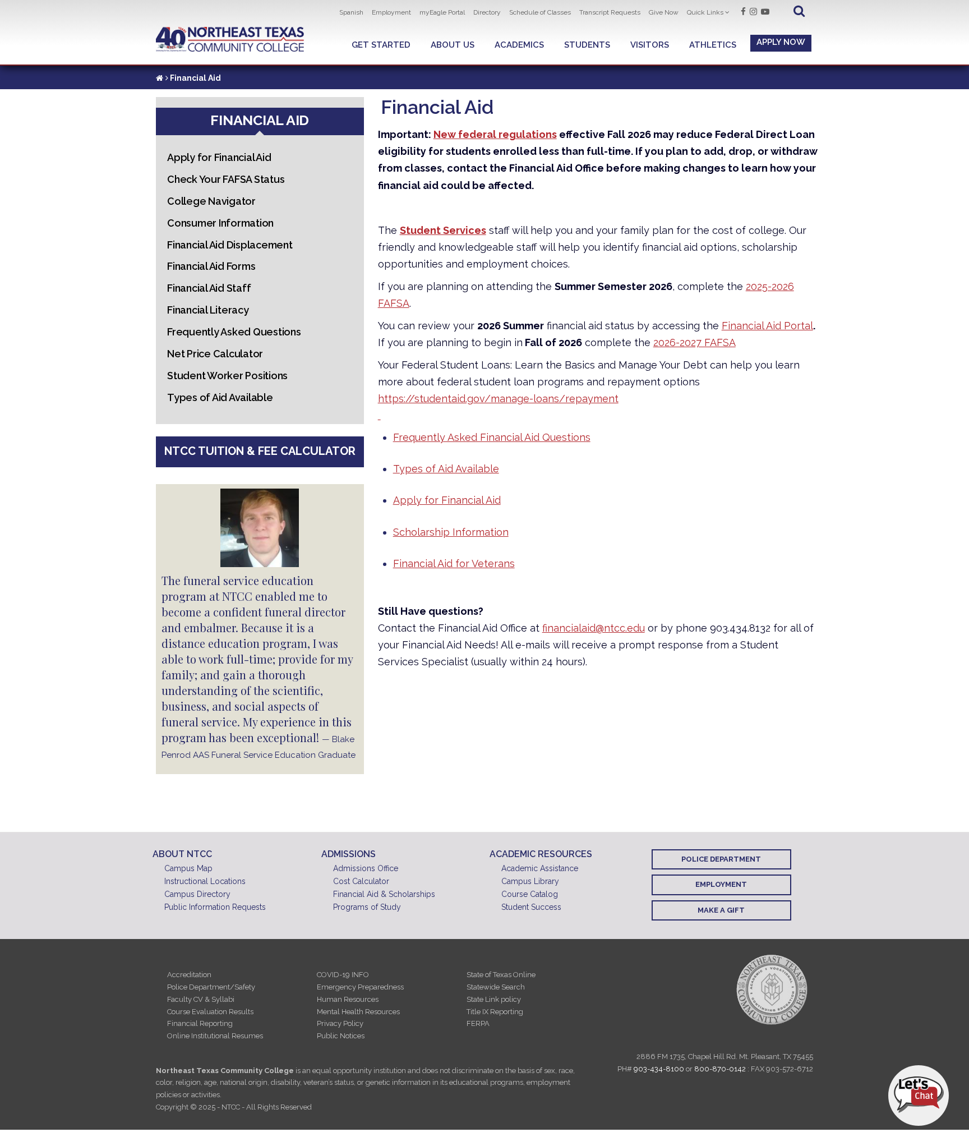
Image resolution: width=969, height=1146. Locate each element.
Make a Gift (721, 910)
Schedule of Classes (540, 12)
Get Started (381, 45)
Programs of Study (367, 907)
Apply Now (780, 42)
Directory (487, 12)
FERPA (478, 1023)
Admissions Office (365, 868)
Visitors (649, 45)
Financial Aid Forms (211, 266)
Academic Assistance (539, 868)
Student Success (531, 907)
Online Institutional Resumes (215, 1036)
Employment (391, 12)
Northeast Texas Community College (230, 39)
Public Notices (340, 1036)
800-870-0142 (720, 1069)
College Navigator (211, 201)
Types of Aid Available (446, 469)
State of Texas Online (501, 974)
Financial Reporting (200, 1023)
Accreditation (189, 974)
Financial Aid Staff (209, 288)
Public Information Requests (215, 907)
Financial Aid (259, 120)
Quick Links (705, 12)
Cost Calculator (361, 881)
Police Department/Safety (211, 987)
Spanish (351, 12)
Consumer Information (220, 223)
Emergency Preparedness (360, 987)
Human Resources (348, 999)
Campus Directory (197, 894)
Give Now (664, 12)
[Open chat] (918, 1095)
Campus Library (530, 881)
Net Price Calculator (215, 354)
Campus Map (188, 868)
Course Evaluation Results (210, 1011)
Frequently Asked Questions (234, 332)
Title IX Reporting (495, 1011)
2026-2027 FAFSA (694, 342)
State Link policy (494, 999)
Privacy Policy (340, 1023)
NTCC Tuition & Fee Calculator (260, 451)
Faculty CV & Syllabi (200, 999)
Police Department (721, 859)
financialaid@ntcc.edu (593, 628)
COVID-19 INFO (343, 974)
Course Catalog (529, 894)
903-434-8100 (659, 1069)
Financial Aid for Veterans (454, 563)
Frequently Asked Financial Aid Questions (491, 437)
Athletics (712, 45)
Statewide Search (496, 987)
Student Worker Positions (227, 375)
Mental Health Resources (358, 1011)
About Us (452, 45)
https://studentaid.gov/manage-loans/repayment (498, 398)
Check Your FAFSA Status (225, 179)
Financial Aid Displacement (230, 245)
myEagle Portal (442, 12)
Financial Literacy (208, 310)
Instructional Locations (205, 881)
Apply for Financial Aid (447, 500)
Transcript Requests (609, 12)
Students (587, 45)
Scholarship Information (451, 532)
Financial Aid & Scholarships (384, 894)
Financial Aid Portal (767, 326)
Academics (519, 45)
